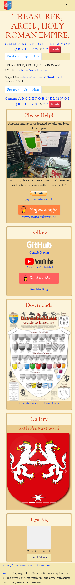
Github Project (39, 252)
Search (55, 49)
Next (35, 56)
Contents (11, 44)
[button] (12, 471)
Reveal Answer (39, 557)
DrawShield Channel (39, 267)
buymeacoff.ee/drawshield (39, 217)
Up (25, 56)
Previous (13, 56)
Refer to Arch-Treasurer (33, 70)
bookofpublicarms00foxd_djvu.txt (44, 77)
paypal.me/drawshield (39, 199)
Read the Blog (39, 289)
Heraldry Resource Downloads (39, 403)
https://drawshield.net (17, 565)
